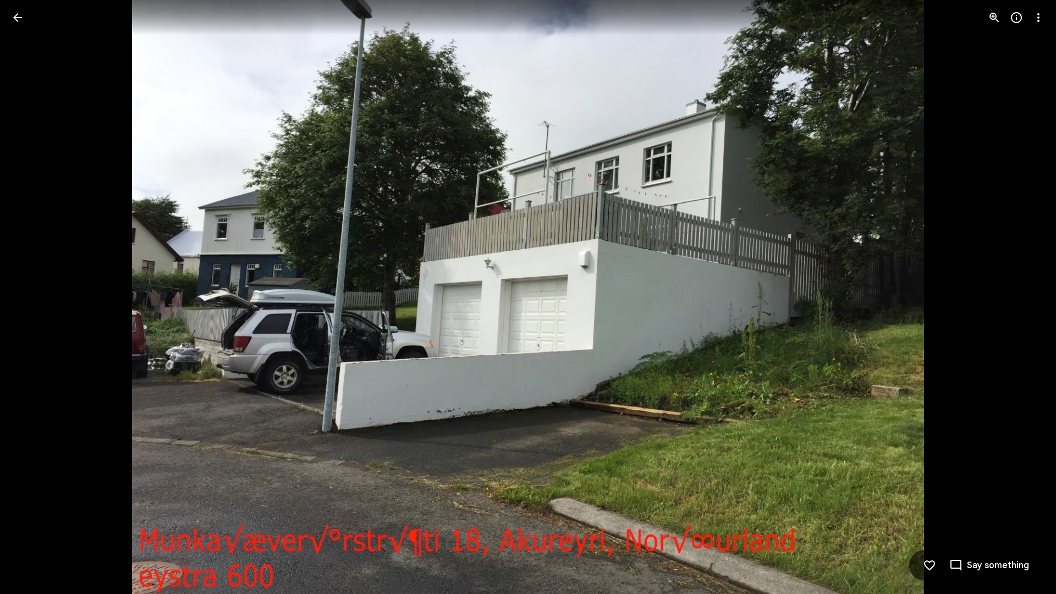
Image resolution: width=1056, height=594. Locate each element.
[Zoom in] (994, 18)
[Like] (929, 565)
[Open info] (1016, 18)
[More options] (1038, 18)
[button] (989, 565)
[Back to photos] (17, 17)
